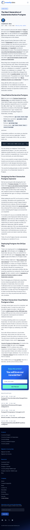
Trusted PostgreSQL (6, 483)
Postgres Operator (15, 31)
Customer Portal (5, 462)
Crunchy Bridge (5, 439)
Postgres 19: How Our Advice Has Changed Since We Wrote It (14, 398)
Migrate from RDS (5, 451)
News (2, 485)
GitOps (21, 251)
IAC (5, 251)
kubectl (26, 107)
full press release (8, 354)
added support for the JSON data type (16, 311)
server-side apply (23, 206)
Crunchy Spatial (5, 443)
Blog (2, 473)
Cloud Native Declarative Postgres (14, 95)
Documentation (5, 464)
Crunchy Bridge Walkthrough (8, 468)
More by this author (21, 25)
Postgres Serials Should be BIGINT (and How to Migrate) (13, 423)
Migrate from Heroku (6, 454)
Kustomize (19, 254)
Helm (23, 254)
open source (21, 340)
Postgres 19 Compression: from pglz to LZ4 (13, 412)
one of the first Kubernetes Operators (11, 52)
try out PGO (18, 359)
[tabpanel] (15, 24)
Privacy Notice (4, 494)
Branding (3, 492)
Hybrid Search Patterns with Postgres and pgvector (11, 405)
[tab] (3, 20)
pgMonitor (4, 218)
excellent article (15, 74)
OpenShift (13, 48)
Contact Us (4, 487)
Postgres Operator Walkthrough (9, 470)
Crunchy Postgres (5, 435)
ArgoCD (3, 273)
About (2, 481)
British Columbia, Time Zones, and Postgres (13, 417)
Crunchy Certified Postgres (8, 441)
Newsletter (4, 489)
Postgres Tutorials (5, 466)
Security (3, 496)
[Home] (8, 2)
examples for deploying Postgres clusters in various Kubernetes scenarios (14, 275)
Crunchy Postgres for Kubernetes (10, 343)
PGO (24, 29)
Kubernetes (4, 8)
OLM (2, 256)
